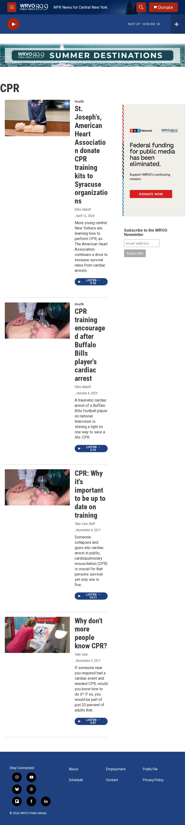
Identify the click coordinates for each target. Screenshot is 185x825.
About (73, 769)
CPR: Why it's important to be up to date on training (90, 494)
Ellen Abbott (83, 209)
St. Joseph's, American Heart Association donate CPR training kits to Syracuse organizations (91, 154)
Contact (112, 780)
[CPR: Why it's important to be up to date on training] (37, 487)
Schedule (76, 780)
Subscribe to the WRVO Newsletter (145, 232)
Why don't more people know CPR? (91, 633)
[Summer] (92, 55)
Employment (116, 769)
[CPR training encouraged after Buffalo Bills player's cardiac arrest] (37, 320)
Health (79, 101)
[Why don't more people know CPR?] (37, 635)
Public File (150, 769)
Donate (165, 7)
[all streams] (178, 24)
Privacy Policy (153, 780)
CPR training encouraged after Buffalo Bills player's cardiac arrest (90, 344)
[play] (13, 24)
